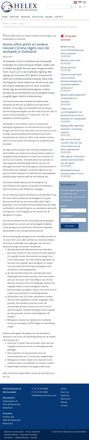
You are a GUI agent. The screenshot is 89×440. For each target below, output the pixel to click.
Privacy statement (32, 432)
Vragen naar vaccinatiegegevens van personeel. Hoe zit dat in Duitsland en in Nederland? (73, 114)
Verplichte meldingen (29, 434)
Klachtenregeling (11, 434)
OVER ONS (14, 17)
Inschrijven (69, 226)
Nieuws (64, 402)
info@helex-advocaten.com (44, 395)
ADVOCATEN (37, 17)
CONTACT (58, 17)
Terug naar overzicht (68, 38)
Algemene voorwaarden (14, 432)
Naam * (64, 206)
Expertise (65, 395)
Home (63, 388)
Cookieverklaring (21, 437)
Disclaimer (8, 437)
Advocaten (65, 399)
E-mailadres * (67, 215)
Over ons (65, 392)
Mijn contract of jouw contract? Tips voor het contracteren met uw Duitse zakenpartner (71, 145)
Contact (64, 405)
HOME (5, 17)
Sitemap (33, 437)
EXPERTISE (25, 17)
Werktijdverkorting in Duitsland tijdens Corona (72, 173)
